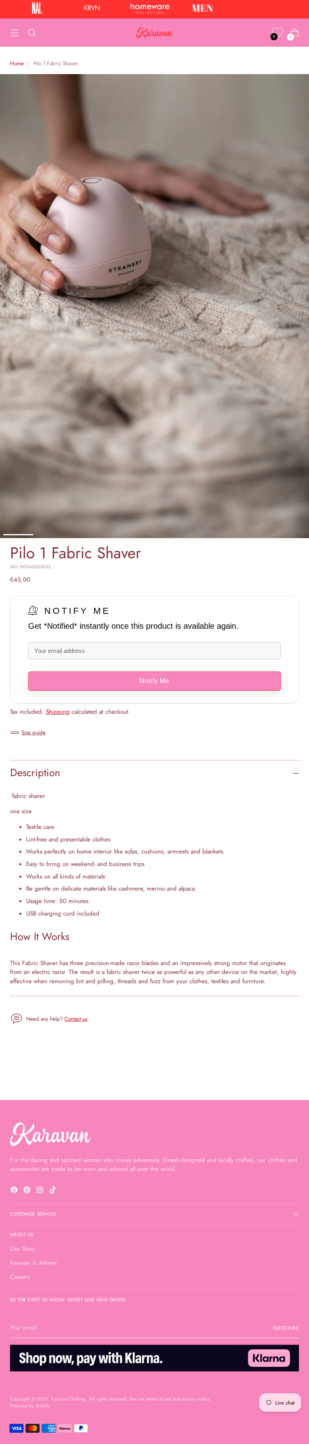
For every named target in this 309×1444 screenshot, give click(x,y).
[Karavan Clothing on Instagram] (40, 1191)
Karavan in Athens (33, 1262)
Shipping (58, 711)
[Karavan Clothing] (154, 33)
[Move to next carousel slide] (292, 1072)
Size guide (33, 732)
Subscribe (286, 1327)
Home (17, 63)
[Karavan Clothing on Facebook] (15, 1191)
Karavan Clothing (68, 1398)
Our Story (22, 1248)
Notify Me (77, 611)
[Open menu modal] (14, 33)
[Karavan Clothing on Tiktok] (53, 1191)
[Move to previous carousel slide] (273, 1072)
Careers (20, 1276)
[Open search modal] (31, 33)
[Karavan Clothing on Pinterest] (28, 1191)
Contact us (75, 1019)
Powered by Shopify (30, 1405)
